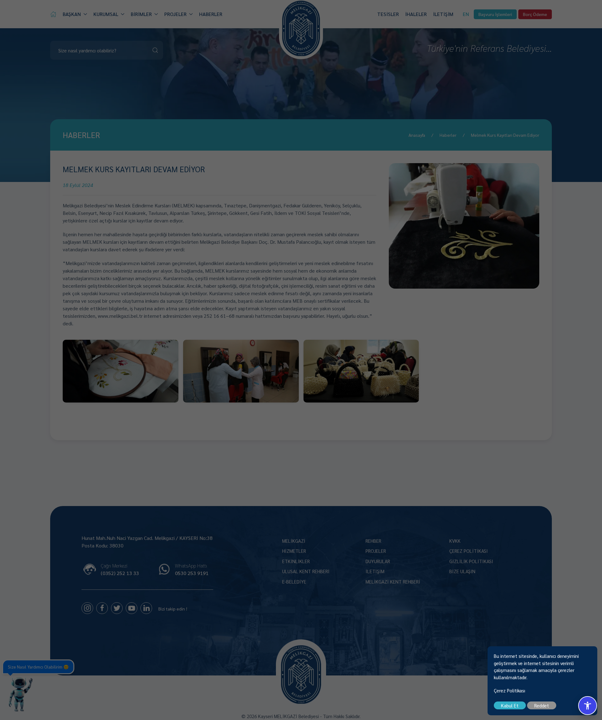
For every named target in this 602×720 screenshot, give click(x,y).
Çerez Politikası (509, 690)
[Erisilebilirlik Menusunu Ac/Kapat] (587, 705)
